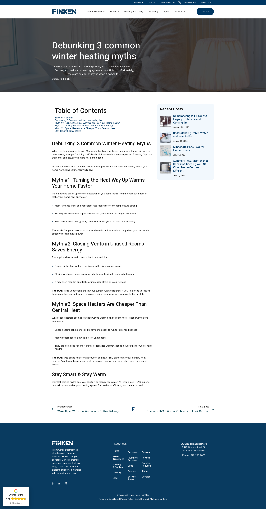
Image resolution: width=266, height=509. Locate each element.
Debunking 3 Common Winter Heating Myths (78, 120)
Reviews (146, 457)
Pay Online (180, 11)
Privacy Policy (126, 499)
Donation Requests (146, 464)
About (145, 471)
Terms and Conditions (109, 499)
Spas (166, 11)
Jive (165, 499)
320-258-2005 (198, 455)
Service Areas (132, 478)
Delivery (114, 11)
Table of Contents (64, 117)
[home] (64, 11)
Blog (115, 478)
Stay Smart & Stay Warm (68, 131)
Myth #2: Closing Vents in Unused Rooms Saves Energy (84, 125)
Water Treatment (96, 11)
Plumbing (153, 11)
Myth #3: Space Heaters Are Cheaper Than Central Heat (85, 128)
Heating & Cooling (133, 11)
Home (116, 451)
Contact (205, 11)
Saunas (132, 471)
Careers (146, 452)
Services (132, 452)
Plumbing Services (133, 459)
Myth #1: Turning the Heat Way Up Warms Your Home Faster (87, 123)
